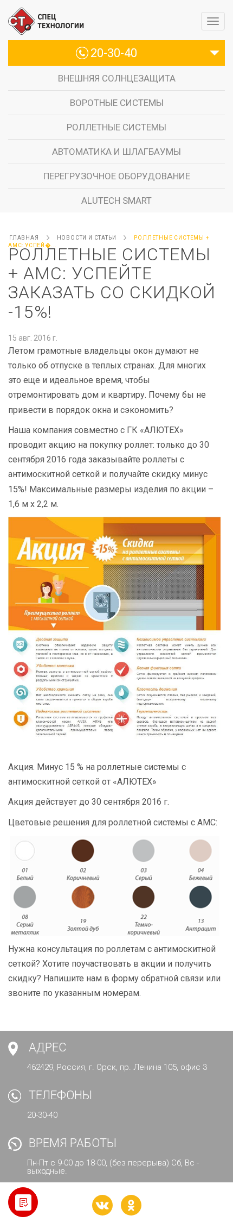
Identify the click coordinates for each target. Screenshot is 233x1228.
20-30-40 (113, 53)
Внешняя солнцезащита (117, 78)
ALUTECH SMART (116, 200)
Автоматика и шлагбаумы (116, 151)
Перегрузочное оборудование (116, 176)
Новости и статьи (86, 238)
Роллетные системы (116, 127)
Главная (24, 238)
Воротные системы (117, 102)
